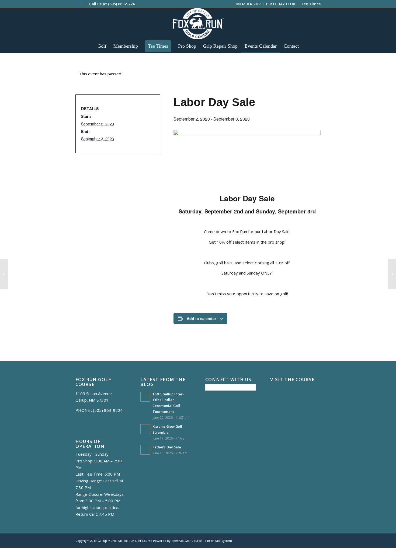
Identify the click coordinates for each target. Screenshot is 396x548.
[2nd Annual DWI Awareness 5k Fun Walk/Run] (4, 274)
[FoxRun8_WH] (198, 23)
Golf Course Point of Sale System (208, 541)
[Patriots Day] (392, 274)
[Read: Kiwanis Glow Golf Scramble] (145, 429)
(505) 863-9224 (121, 3)
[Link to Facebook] (77, 4)
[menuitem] (248, 4)
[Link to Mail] (85, 4)
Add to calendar (201, 318)
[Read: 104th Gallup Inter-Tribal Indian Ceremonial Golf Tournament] (145, 397)
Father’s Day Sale (166, 447)
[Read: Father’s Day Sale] (145, 450)
